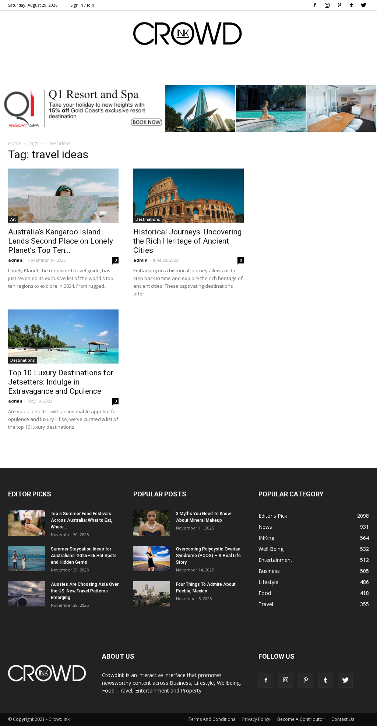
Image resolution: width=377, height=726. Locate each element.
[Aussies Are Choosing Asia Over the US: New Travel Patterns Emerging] (26, 593)
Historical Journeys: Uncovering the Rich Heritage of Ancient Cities (187, 241)
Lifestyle (268, 581)
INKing (266, 537)
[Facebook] (314, 5)
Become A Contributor (300, 719)
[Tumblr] (351, 5)
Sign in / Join (82, 5)
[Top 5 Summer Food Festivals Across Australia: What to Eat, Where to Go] (26, 523)
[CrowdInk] (188, 35)
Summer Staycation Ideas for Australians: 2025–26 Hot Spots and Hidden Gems (84, 555)
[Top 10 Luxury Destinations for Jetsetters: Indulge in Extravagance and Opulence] (63, 336)
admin (15, 260)
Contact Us (342, 719)
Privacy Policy (256, 719)
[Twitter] (363, 5)
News (265, 526)
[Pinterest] (339, 5)
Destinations (147, 219)
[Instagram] (326, 5)
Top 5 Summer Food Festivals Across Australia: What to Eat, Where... (81, 520)
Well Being (270, 548)
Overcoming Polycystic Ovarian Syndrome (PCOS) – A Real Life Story (208, 555)
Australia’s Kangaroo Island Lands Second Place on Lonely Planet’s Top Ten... (60, 241)
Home (14, 143)
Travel (265, 604)
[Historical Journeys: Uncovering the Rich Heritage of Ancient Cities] (188, 196)
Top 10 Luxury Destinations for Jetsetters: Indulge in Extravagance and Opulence (60, 382)
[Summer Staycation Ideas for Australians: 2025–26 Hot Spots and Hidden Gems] (26, 558)
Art (13, 219)
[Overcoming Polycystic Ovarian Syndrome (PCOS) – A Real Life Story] (151, 558)
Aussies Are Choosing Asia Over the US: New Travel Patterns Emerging (85, 591)
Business (269, 570)
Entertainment (275, 559)
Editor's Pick (272, 515)
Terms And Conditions (211, 719)
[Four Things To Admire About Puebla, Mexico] (151, 593)
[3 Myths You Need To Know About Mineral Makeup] (151, 523)
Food (264, 592)
